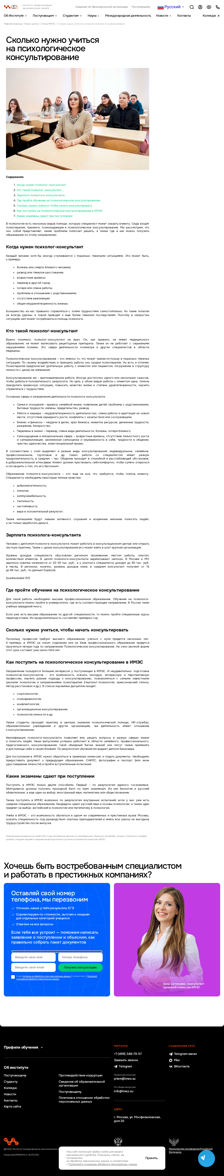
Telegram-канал (185, 1054)
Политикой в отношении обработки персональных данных (56, 977)
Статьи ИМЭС (48, 23)
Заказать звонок (126, 1060)
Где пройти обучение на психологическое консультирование (58, 200)
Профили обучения (21, 1047)
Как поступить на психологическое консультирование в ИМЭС (60, 211)
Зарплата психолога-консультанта (41, 195)
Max (177, 1060)
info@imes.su (124, 1091)
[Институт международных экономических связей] (33, 7)
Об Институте (14, 15)
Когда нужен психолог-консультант (41, 185)
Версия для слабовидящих (209, 7)
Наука (92, 15)
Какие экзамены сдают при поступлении (44, 216)
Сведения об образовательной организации (101, 6)
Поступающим (43, 15)
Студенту (10, 1082)
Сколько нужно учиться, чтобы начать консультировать (54, 205)
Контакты (184, 15)
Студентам (71, 15)
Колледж (209, 15)
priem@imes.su (125, 1079)
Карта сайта (12, 1106)
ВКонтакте (181, 1066)
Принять (151, 1158)
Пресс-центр (31, 23)
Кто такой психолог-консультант (39, 190)
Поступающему (141, 6)
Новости (162, 15)
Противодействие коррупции (80, 1075)
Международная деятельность (128, 15)
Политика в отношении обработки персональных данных (84, 1099)
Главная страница (13, 23)
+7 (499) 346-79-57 (128, 1054)
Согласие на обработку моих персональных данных (46, 976)
